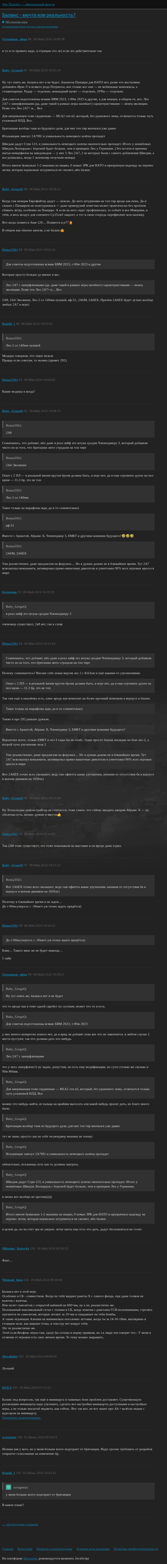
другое (30, 26)
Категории (24, 1549)
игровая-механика (47, 26)
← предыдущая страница (20, 1524)
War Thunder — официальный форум (28, 4)
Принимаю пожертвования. (21, 1417)
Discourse (30, 1558)
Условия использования (93, 1549)
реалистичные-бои (13, 26)
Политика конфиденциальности (136, 1549)
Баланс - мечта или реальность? (39, 15)
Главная (7, 1549)
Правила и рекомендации (54, 1549)
